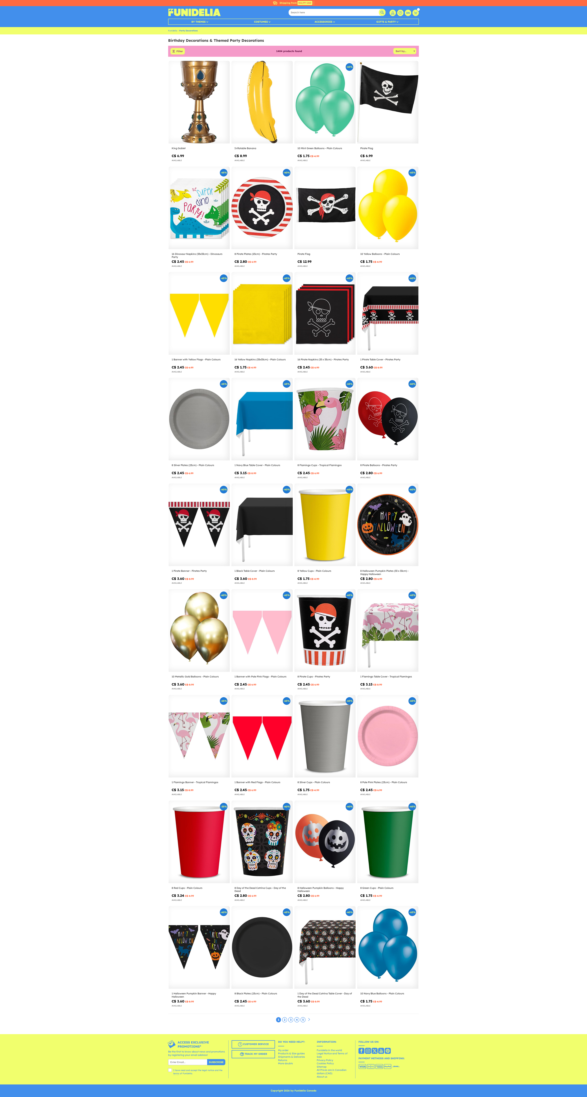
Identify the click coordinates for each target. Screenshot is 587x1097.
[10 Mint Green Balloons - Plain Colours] (325, 102)
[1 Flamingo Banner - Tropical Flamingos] (199, 736)
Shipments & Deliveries (291, 1056)
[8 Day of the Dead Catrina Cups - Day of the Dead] (262, 842)
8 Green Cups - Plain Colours (376, 887)
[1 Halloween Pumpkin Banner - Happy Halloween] (199, 947)
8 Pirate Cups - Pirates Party (313, 676)
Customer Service (255, 1044)
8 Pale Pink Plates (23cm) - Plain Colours (383, 782)
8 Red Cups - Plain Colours (187, 887)
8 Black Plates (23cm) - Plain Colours (255, 993)
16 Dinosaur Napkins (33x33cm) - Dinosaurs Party (197, 255)
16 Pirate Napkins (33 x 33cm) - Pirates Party (323, 359)
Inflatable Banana (245, 148)
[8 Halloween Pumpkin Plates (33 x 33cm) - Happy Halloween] (387, 524)
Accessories (323, 21)
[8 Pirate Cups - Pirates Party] (325, 630)
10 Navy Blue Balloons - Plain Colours (382, 993)
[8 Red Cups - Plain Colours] (199, 842)
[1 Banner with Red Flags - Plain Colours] (262, 736)
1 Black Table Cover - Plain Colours (254, 570)
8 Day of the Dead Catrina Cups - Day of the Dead (260, 889)
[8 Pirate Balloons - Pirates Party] (387, 419)
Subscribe (216, 1062)
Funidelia (172, 30)
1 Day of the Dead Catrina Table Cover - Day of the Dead (324, 995)
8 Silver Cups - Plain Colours (313, 782)
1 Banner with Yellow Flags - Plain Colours (196, 359)
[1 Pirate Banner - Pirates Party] (199, 524)
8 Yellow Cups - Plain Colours (314, 570)
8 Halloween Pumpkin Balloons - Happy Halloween (320, 889)
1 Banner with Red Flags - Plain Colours (257, 782)
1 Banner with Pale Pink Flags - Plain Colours (260, 676)
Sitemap (322, 1066)
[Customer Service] (400, 13)
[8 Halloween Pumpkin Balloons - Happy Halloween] (325, 842)
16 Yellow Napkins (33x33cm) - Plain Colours (260, 359)
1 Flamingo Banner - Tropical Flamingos (195, 782)
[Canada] (361, 1051)
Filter (179, 51)
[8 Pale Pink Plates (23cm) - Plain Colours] (387, 736)
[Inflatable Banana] (262, 102)
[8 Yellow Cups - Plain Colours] (325, 524)
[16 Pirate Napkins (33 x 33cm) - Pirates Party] (325, 313)
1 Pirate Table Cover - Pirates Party (380, 359)
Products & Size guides (291, 1053)
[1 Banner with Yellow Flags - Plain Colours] (199, 313)
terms (176, 1073)
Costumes (261, 21)
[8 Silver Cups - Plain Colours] (325, 736)
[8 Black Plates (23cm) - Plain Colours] (262, 947)
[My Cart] (415, 13)
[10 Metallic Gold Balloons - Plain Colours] (199, 630)
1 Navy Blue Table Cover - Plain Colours (257, 465)
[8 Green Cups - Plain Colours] (387, 842)
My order (283, 1050)
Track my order (255, 1053)
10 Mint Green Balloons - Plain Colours (319, 148)
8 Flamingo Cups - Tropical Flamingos (319, 465)
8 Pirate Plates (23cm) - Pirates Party (255, 253)
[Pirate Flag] (387, 102)
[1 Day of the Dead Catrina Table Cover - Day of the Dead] (325, 947)
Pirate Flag (366, 148)
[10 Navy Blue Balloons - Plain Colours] (387, 947)
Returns (282, 1060)
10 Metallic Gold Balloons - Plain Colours (195, 676)
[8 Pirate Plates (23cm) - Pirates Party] (262, 208)
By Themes (198, 21)
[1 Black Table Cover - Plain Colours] (262, 524)
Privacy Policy (325, 1060)
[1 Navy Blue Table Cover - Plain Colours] (262, 419)
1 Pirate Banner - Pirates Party (189, 570)
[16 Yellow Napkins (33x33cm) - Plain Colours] (262, 313)
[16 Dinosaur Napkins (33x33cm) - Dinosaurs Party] (199, 208)
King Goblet (179, 148)
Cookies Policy (325, 1063)
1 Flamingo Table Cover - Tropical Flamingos (386, 676)
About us (322, 1076)
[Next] (309, 1019)
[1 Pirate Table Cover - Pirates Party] (387, 313)
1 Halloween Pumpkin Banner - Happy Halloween (194, 995)
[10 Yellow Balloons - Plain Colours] (387, 208)
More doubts (285, 1063)
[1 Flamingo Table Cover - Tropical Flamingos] (387, 630)
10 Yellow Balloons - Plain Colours (380, 253)
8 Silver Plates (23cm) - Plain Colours (193, 465)
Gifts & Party (386, 21)
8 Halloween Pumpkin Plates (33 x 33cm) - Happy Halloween (384, 572)
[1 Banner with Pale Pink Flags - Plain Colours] (262, 630)
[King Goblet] (199, 102)
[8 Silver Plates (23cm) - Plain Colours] (199, 419)
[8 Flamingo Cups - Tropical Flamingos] (325, 419)
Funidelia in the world (329, 1050)
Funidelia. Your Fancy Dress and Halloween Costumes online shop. (194, 12)
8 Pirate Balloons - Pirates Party (378, 465)
